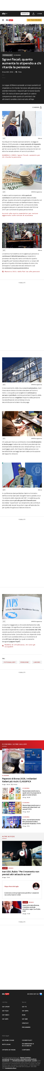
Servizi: (24, 1002)
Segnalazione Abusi (10, 1068)
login (39, 13)
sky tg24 (5, 1011)
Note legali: (5, 1036)
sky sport (6, 1007)
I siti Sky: (4, 1002)
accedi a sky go (33, 994)
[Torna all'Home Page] (9, 20)
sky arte (5, 1019)
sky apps (25, 1011)
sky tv (24, 1007)
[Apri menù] (3, 20)
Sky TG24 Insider (34, 20)
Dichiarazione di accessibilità (28, 1044)
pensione (25, 662)
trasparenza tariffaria (18, 1060)
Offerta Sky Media (8, 1050)
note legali (6, 1044)
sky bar (25, 1019)
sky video (5, 1015)
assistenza (28, 1060)
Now (23, 1015)
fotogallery (10, 662)
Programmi (26, 1027)
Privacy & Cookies (15, 1059)
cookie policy (27, 1040)
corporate (26, 1050)
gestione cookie (8, 1040)
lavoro (37, 662)
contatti (34, 1060)
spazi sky (25, 1023)
